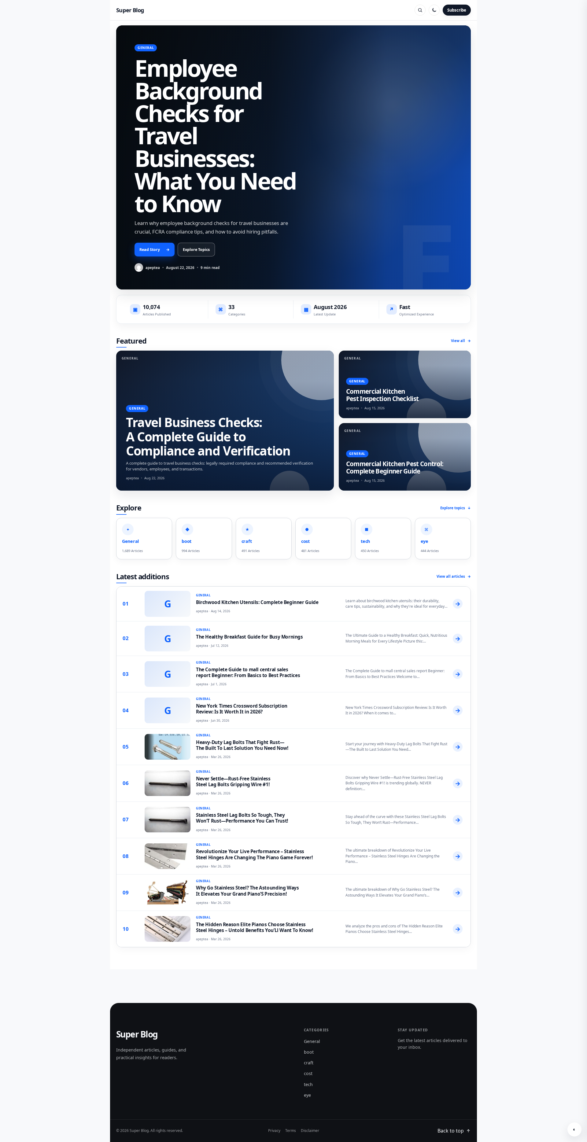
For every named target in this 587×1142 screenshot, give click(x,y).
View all (461, 340)
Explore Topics (196, 249)
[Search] (420, 10)
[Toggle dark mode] (434, 10)
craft (308, 1063)
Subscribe (456, 10)
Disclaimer (310, 1130)
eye (307, 1095)
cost (308, 1073)
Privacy (274, 1130)
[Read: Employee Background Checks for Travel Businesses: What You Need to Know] (293, 157)
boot (309, 1052)
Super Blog (130, 10)
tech (308, 1084)
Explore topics (455, 508)
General (312, 1041)
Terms (290, 1130)
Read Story (154, 249)
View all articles (454, 576)
